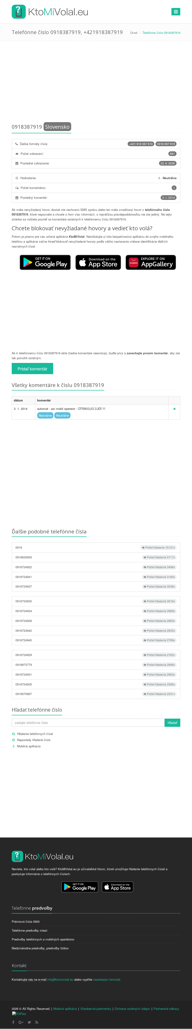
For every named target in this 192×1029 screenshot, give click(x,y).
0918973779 (95, 664)
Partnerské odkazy (166, 1008)
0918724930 (95, 601)
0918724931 (95, 674)
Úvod (133, 32)
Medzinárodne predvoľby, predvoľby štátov (40, 948)
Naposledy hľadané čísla (33, 740)
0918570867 (95, 694)
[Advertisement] (96, 83)
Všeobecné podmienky (95, 1008)
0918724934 (95, 611)
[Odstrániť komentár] (174, 408)
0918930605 (95, 557)
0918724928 (95, 620)
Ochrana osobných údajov (132, 1008)
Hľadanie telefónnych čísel (35, 733)
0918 (95, 547)
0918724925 (95, 684)
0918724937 (95, 586)
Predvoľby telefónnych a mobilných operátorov (43, 939)
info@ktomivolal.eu (60, 979)
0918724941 (95, 577)
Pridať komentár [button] (32, 368)
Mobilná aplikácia (29, 746)
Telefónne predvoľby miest (29, 930)
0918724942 (95, 630)
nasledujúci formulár (106, 979)
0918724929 (95, 655)
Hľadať (172, 722)
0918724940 (95, 640)
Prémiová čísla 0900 (26, 921)
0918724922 (95, 567)
